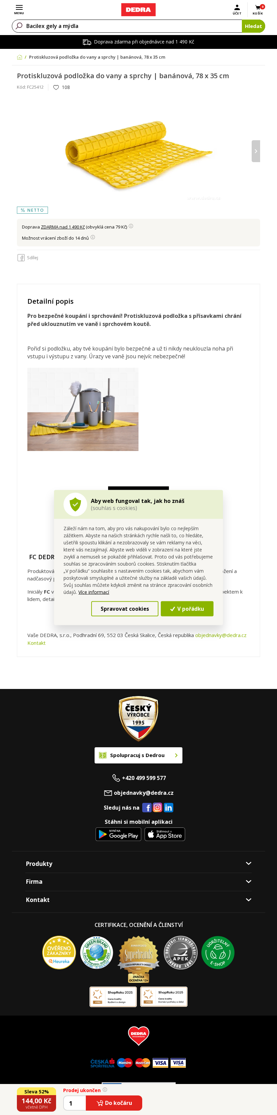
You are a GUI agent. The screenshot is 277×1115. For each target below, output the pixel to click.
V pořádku (190, 608)
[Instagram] (157, 808)
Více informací (93, 592)
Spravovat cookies (125, 608)
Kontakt (36, 642)
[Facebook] (147, 808)
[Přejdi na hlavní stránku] (138, 9)
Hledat (253, 26)
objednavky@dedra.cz (221, 635)
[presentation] (21, 151)
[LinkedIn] (168, 808)
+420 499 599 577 (144, 778)
